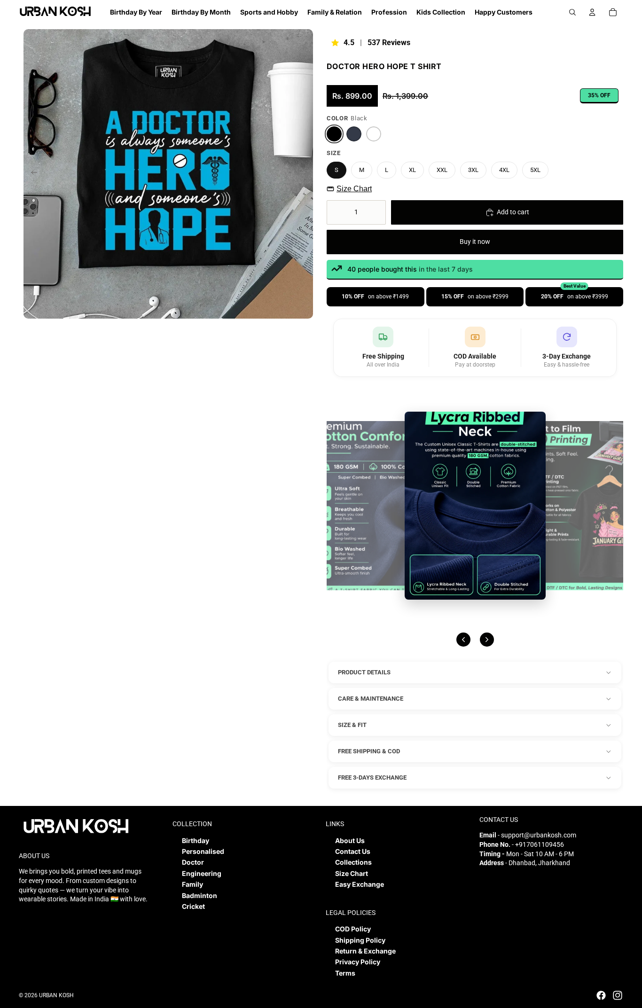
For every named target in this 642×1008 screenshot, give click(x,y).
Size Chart (354, 189)
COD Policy (353, 929)
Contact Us (352, 851)
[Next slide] (305, 174)
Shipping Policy (360, 940)
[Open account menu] (592, 12)
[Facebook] (601, 995)
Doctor (193, 862)
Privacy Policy (357, 962)
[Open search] (572, 12)
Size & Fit (352, 724)
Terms (345, 973)
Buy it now (475, 241)
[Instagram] (617, 995)
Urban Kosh (56, 995)
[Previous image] (463, 640)
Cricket (193, 906)
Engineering (201, 873)
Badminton (199, 895)
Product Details (364, 672)
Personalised (203, 851)
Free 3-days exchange (372, 777)
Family (192, 884)
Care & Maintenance (370, 698)
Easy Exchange (359, 884)
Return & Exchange (365, 951)
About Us (350, 840)
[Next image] (487, 640)
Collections (353, 862)
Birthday (195, 840)
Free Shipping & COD (369, 751)
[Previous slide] (31, 174)
